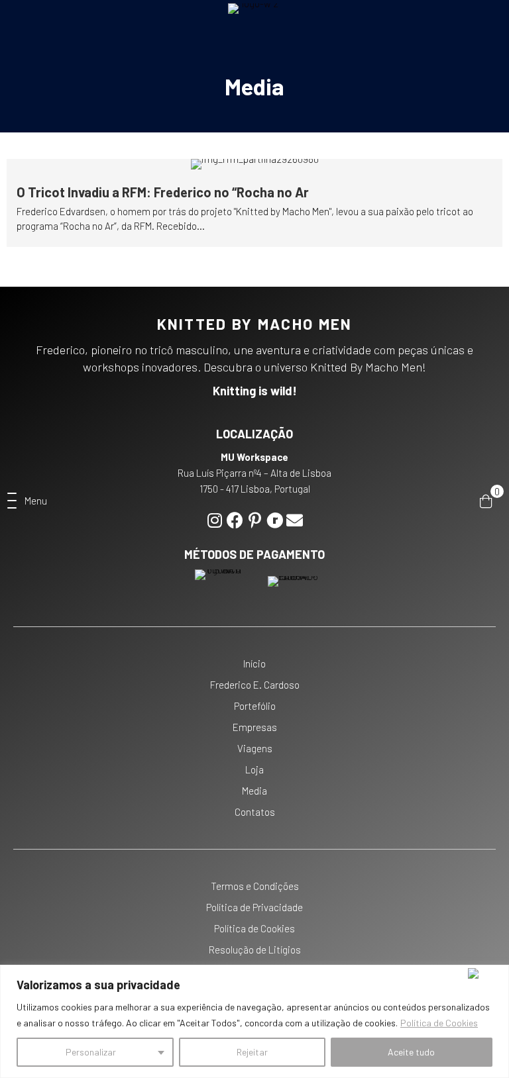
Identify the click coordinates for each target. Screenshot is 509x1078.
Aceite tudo (411, 1051)
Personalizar (91, 1051)
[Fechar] (485, 973)
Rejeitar (252, 1051)
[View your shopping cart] (486, 501)
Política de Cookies (439, 1022)
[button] (27, 502)
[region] (254, 1021)
